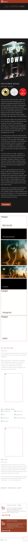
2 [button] (9, 403)
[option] (14, 387)
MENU (6, 2)
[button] (2, 1)
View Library (6, 33)
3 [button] (11, 403)
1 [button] (7, 403)
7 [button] (20, 403)
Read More (5, 204)
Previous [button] (3, 388)
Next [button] (24, 388)
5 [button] (16, 403)
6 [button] (18, 403)
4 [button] (14, 403)
